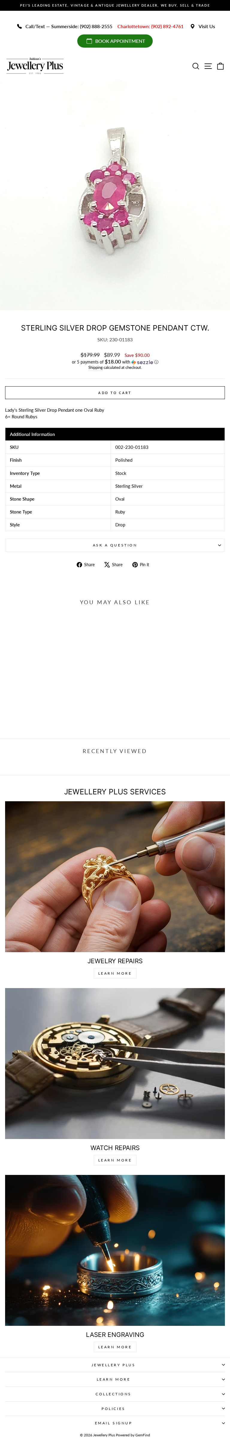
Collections (113, 1394)
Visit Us (207, 26)
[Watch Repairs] (115, 1063)
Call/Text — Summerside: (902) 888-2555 (68, 26)
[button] (115, 362)
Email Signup (113, 1423)
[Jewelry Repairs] (115, 876)
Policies (113, 1408)
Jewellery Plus (113, 1365)
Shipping (95, 367)
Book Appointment (120, 41)
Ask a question (115, 545)
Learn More (115, 973)
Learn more (115, 1347)
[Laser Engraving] (115, 1250)
